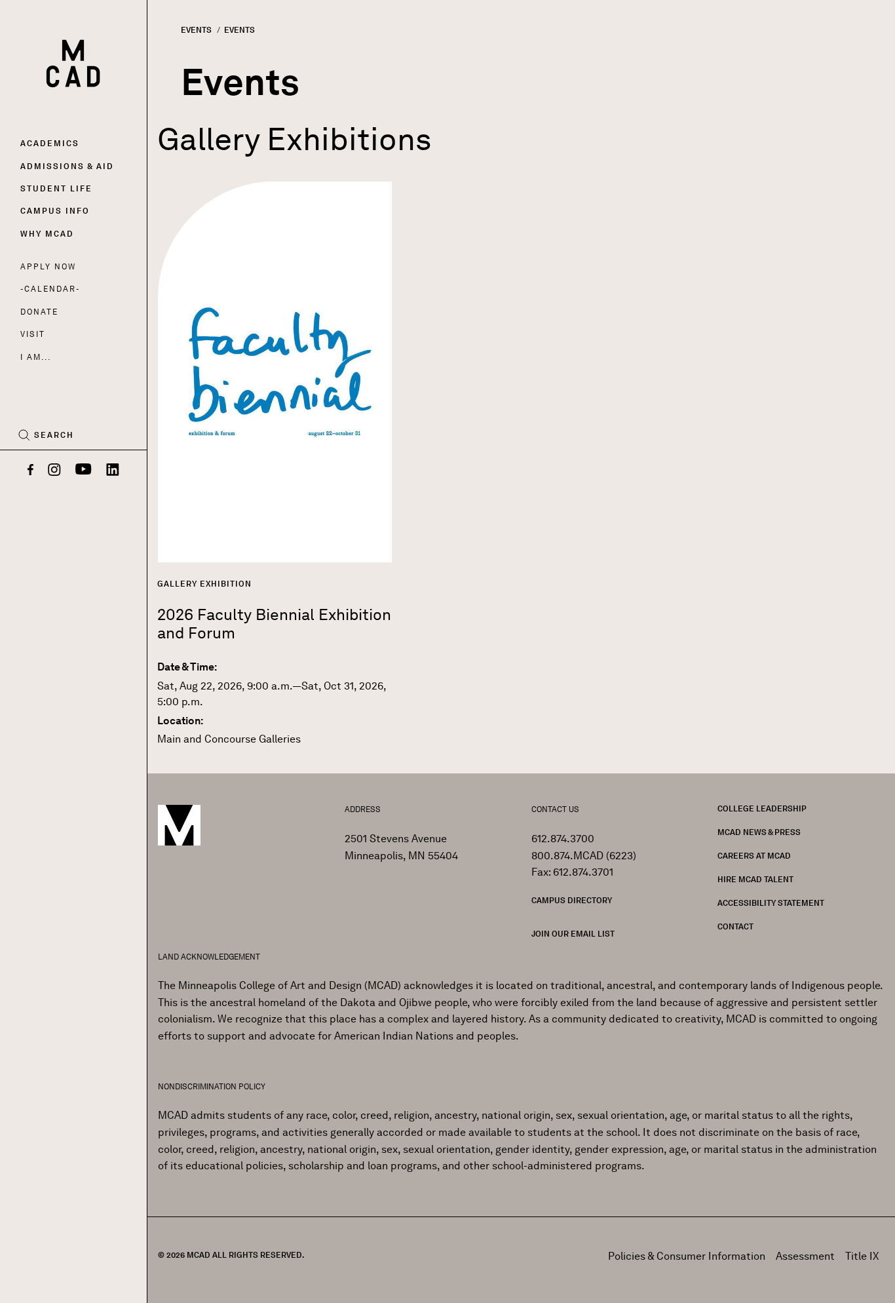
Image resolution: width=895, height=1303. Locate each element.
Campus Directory (571, 900)
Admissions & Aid (67, 166)
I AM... (35, 357)
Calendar (50, 289)
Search (54, 435)
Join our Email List (573, 934)
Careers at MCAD (754, 856)
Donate (39, 312)
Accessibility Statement (770, 903)
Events (196, 30)
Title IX (862, 1256)
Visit (32, 334)
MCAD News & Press (759, 832)
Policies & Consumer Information (686, 1256)
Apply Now (48, 266)
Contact (735, 926)
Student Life (56, 188)
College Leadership (762, 808)
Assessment (805, 1256)
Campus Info (55, 211)
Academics (49, 143)
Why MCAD (47, 234)
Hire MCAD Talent (755, 879)
